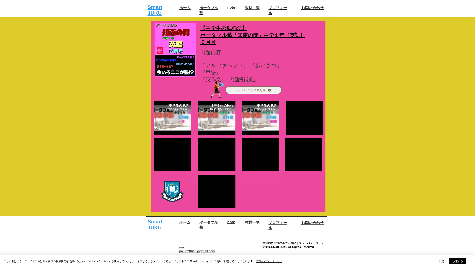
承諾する (458, 261)
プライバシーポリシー (269, 261)
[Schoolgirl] (217, 90)
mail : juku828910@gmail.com (197, 249)
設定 (441, 261)
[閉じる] (470, 261)
